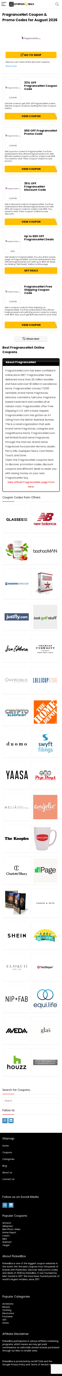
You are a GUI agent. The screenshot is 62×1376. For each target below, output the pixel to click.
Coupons (7, 1152)
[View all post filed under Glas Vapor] (45, 1030)
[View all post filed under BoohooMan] (45, 551)
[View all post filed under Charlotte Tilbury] (17, 870)
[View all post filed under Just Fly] (17, 617)
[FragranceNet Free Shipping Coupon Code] (13, 292)
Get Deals (31, 270)
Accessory (7, 1303)
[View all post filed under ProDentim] (17, 551)
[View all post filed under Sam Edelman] (17, 648)
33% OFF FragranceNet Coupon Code (40, 86)
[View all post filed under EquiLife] (45, 999)
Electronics (8, 1313)
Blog (4, 1165)
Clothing (6, 1310)
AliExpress (7, 1226)
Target (6, 1245)
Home (5, 1145)
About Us (7, 1172)
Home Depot (9, 1232)
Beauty (6, 1307)
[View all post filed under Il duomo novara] (17, 744)
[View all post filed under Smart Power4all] (17, 903)
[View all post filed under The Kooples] (17, 839)
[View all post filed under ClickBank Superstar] (45, 584)
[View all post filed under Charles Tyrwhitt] (45, 648)
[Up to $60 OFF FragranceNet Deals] (13, 241)
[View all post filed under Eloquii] (17, 967)
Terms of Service (40, 1364)
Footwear (7, 1316)
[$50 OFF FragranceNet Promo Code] (13, 136)
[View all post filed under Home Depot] (45, 712)
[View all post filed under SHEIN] (17, 935)
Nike (4, 1238)
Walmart (7, 1242)
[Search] (57, 4)
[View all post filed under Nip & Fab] (17, 999)
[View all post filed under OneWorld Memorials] (17, 680)
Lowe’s (6, 1235)
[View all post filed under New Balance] (45, 519)
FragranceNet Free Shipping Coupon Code (38, 290)
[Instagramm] (4, 1120)
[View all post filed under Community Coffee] (45, 839)
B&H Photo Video (11, 1229)
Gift (4, 1319)
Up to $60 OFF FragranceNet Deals (39, 237)
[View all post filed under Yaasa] (17, 775)
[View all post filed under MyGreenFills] (45, 935)
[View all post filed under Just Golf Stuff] (45, 617)
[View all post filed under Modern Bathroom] (17, 584)
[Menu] (4, 4)
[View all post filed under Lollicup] (45, 680)
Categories (8, 1159)
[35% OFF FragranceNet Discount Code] (13, 188)
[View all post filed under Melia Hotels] (17, 807)
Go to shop (32, 55)
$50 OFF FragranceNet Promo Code (40, 132)
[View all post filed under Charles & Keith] (45, 903)
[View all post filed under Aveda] (17, 1030)
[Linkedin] (11, 1120)
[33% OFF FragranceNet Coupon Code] (13, 88)
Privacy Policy (18, 1364)
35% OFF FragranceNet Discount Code (35, 186)
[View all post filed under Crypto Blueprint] (17, 712)
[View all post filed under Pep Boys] (45, 775)
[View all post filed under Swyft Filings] (45, 744)
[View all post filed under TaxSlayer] (45, 967)
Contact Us (8, 1179)
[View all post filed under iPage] (45, 870)
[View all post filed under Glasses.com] (17, 519)
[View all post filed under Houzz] (17, 1062)
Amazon (6, 1222)
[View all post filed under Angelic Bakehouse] (45, 807)
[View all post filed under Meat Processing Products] (45, 1062)
